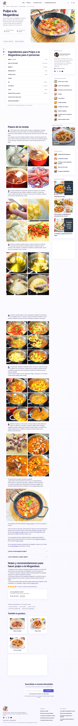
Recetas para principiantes (66, 713)
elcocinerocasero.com (64, 54)
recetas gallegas (14, 546)
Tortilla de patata (62, 102)
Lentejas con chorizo (63, 106)
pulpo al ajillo (19, 541)
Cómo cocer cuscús (63, 81)
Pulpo (9, 59)
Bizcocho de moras (63, 167)
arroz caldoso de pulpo (18, 532)
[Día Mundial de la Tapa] (63, 188)
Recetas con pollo (44, 711)
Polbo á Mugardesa (13, 606)
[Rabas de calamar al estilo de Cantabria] (63, 136)
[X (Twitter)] (57, 71)
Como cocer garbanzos (64, 85)
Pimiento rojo (11, 70)
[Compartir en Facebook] (3, 52)
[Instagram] (60, 71)
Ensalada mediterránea (63, 171)
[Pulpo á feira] (37, 625)
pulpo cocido (30, 523)
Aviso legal (35, 722)
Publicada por (14, 604)
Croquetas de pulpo (63, 158)
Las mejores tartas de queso (46, 720)
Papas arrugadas (62, 111)
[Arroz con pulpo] (17, 644)
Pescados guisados (19, 41)
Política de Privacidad (38, 696)
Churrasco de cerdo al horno (65, 90)
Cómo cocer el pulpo (13, 100)
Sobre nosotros (6, 720)
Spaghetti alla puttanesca (64, 154)
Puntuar (22, 596)
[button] (68, 2)
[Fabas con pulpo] (17, 625)
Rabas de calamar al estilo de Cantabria (62, 142)
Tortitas (60, 94)
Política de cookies (22, 722)
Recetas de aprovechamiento (46, 713)
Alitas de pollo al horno (63, 119)
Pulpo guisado (22, 606)
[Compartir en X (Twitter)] (3, 49)
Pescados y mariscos (8, 41)
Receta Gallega (31, 606)
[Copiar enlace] (3, 54)
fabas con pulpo (37, 530)
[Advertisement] (27, 665)
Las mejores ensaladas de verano (47, 715)
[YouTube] (62, 71)
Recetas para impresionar (14, 608)
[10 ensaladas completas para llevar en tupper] (63, 225)
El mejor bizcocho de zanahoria (47, 717)
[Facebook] (55, 71)
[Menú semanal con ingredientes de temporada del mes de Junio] (63, 206)
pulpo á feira (34, 583)
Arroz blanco (61, 98)
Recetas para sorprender (28, 608)
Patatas (10, 67)
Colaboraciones (13, 720)
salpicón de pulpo (40, 539)
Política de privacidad (29, 722)
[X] (6, 717)
